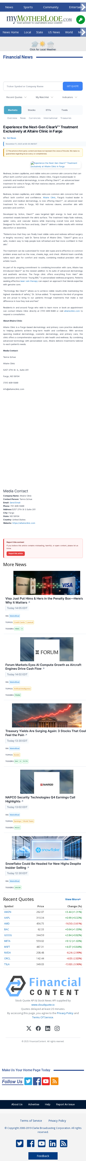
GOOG (8, 935)
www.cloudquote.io (43, 1004)
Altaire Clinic (48, 197)
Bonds (16, 755)
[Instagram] (57, 1029)
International (50, 117)
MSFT (7, 947)
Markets (12, 109)
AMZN (7, 912)
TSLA (7, 964)
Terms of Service (31, 1121)
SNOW (18, 887)
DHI (16, 761)
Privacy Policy (65, 1013)
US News (54, 32)
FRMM (17, 695)
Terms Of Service (42, 1017)
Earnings (17, 821)
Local (27, 32)
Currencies (34, 117)
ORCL (7, 958)
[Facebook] (38, 1029)
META (7, 941)
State (39, 32)
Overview (12, 117)
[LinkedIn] (48, 1029)
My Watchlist (42, 97)
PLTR (25, 761)
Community (51, 7)
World (69, 32)
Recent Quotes (14, 97)
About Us (16, 1104)
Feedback (43, 1156)
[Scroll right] (83, 7)
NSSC (17, 827)
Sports (28, 7)
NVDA (7, 952)
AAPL (7, 917)
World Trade (28, 821)
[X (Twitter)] (29, 1029)
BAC (6, 929)
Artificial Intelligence (22, 689)
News (9, 7)
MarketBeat (14, 616)
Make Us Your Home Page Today (26, 1070)
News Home (11, 32)
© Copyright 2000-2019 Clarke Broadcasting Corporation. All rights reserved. (43, 1130)
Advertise (33, 1104)
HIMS (17, 629)
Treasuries (66, 117)
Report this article (16, 553)
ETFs (48, 109)
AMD (7, 923)
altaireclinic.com (71, 311)
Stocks (31, 109)
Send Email (15, 502)
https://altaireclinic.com (23, 523)
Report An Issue (65, 1104)
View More (72, 899)
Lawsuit (30, 622)
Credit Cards (19, 622)
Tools (64, 109)
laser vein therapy (29, 281)
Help (47, 1104)
